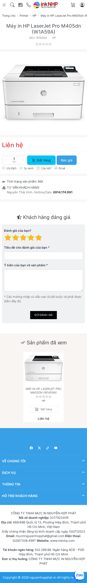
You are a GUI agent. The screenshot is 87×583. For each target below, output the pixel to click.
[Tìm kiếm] (12, 5)
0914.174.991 (62, 192)
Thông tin (11, 484)
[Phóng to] (43, 93)
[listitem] (43, 93)
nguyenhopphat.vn (43, 577)
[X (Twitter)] (39, 448)
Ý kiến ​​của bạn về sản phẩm (24, 265)
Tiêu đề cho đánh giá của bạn (25, 247)
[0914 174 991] (28, 5)
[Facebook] (31, 448)
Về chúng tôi (13, 461)
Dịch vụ (9, 473)
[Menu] (4, 5)
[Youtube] (56, 448)
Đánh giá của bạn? (17, 231)
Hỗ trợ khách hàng (20, 496)
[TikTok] (48, 448)
